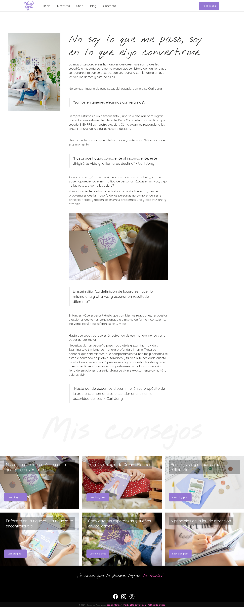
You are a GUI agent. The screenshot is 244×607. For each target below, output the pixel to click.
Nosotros (63, 6)
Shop (79, 6)
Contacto (109, 6)
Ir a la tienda (209, 5)
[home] (28, 5)
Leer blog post (15, 497)
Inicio (46, 6)
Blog (93, 6)
